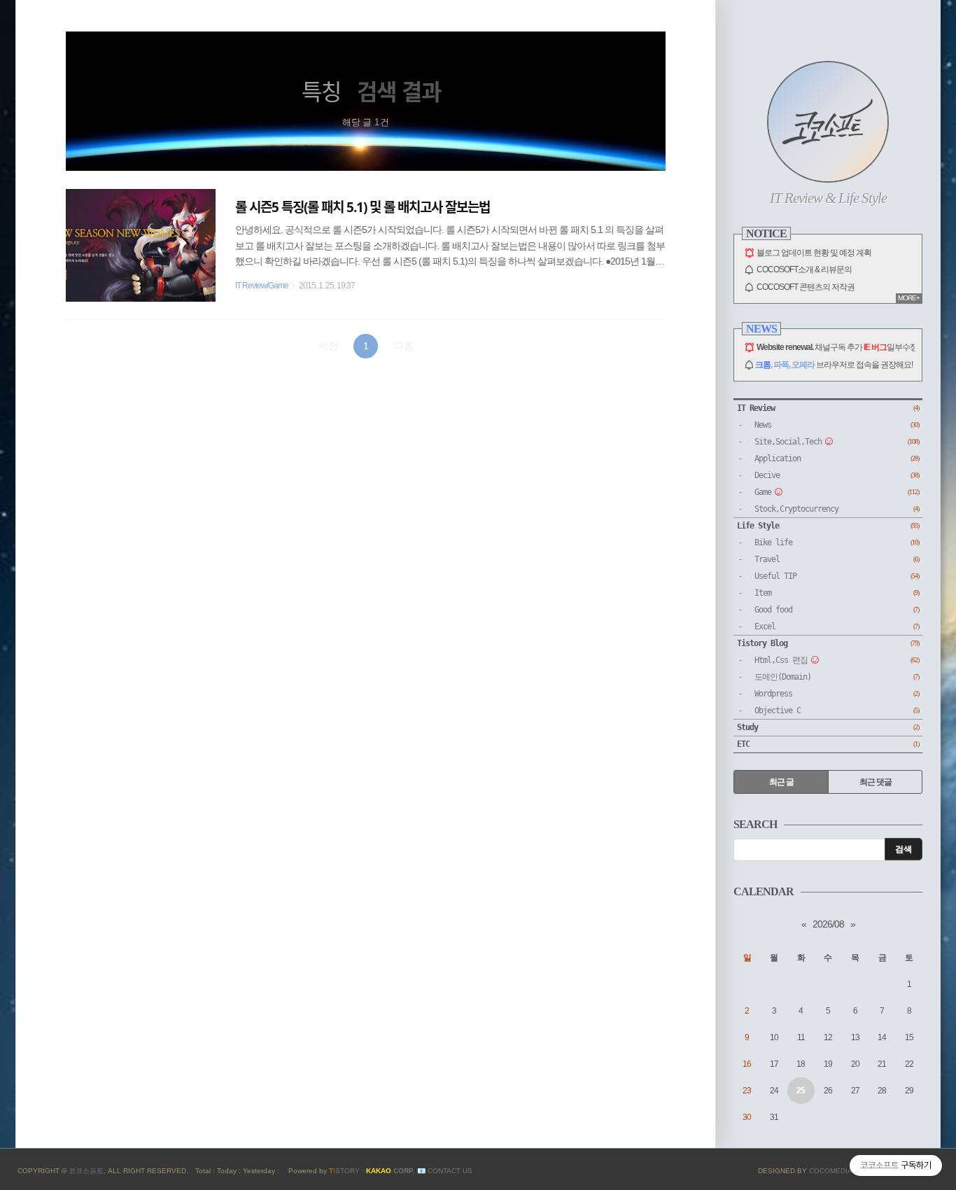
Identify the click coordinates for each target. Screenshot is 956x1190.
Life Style (828, 526)
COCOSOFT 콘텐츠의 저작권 (806, 287)
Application (836, 458)
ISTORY (344, 1171)
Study (828, 727)
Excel (836, 626)
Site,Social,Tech (836, 442)
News (836, 425)
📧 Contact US (444, 1171)
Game (836, 492)
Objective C (836, 710)
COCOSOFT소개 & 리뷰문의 (804, 269)
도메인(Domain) (836, 677)
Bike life (836, 542)
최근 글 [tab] (781, 782)
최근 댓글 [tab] (875, 782)
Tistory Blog (828, 643)
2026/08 (828, 924)
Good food (836, 610)
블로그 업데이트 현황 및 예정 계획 (814, 253)
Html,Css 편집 (836, 660)
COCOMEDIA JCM (839, 1171)
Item (836, 593)
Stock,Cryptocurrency (836, 509)
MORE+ (909, 298)
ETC (828, 744)
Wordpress (836, 694)
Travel (836, 559)
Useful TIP (836, 576)
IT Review (828, 408)
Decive (836, 475)
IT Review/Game (261, 285)
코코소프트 (86, 1171)
